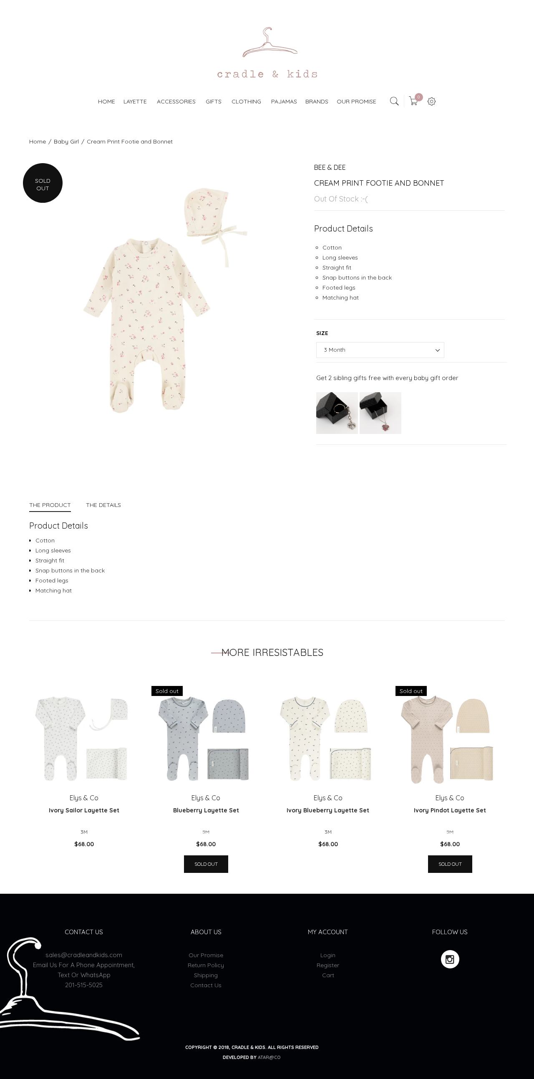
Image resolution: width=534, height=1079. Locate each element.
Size (322, 333)
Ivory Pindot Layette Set (450, 810)
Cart (328, 975)
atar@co (269, 1057)
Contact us (206, 985)
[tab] (53, 506)
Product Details (343, 228)
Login (327, 955)
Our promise (206, 955)
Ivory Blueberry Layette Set (328, 810)
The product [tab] (50, 505)
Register (328, 965)
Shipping (206, 975)
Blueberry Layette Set (206, 810)
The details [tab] (103, 505)
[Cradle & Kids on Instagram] (450, 959)
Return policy (206, 965)
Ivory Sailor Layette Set (84, 810)
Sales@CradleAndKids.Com (83, 955)
